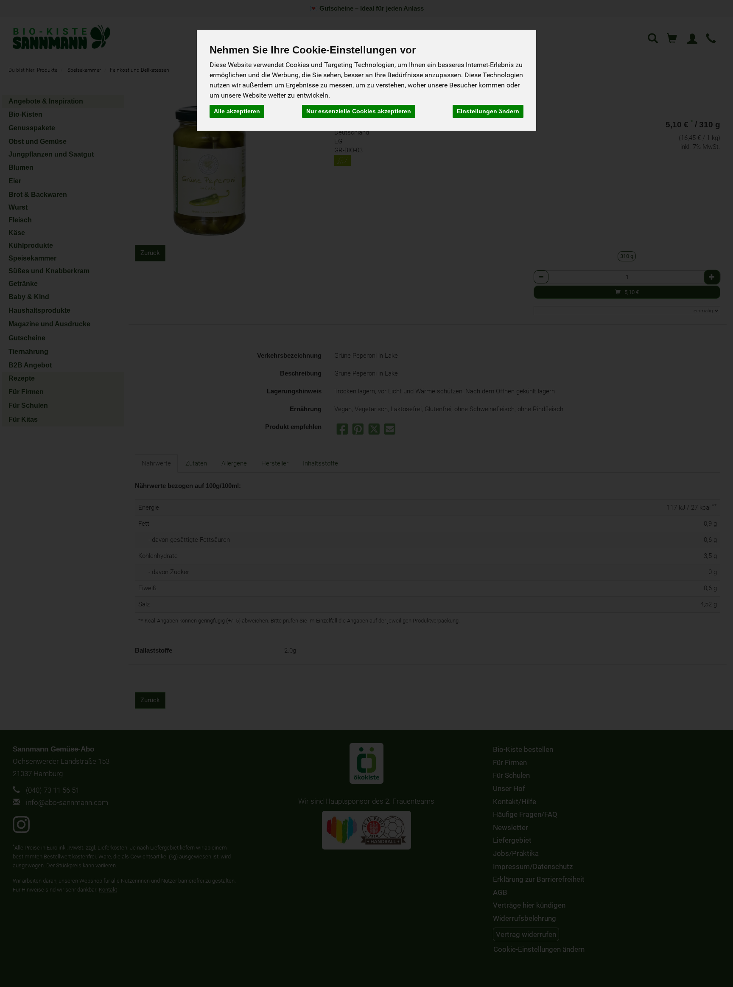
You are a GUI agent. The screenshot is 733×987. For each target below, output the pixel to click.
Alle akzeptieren (237, 111)
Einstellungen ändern (488, 111)
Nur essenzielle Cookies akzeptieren (358, 111)
